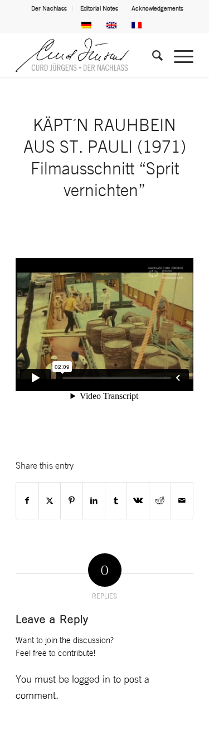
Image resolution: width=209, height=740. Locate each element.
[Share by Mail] (182, 501)
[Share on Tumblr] (116, 501)
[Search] (152, 55)
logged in (91, 679)
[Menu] (178, 55)
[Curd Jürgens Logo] (87, 55)
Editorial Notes (99, 8)
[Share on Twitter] (50, 501)
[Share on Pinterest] (71, 501)
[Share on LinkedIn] (94, 501)
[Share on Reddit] (160, 501)
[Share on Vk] (138, 501)
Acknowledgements (157, 8)
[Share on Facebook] (27, 501)
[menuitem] (49, 8)
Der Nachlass (49, 8)
